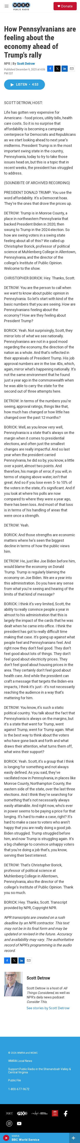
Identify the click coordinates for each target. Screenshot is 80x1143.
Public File (14, 1080)
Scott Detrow (26, 63)
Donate (67, 6)
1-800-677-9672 (18, 1089)
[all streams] (74, 1138)
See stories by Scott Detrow (48, 1008)
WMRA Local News (20, 1061)
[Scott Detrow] (13, 984)
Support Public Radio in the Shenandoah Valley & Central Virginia (39, 1071)
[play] (6, 1138)
